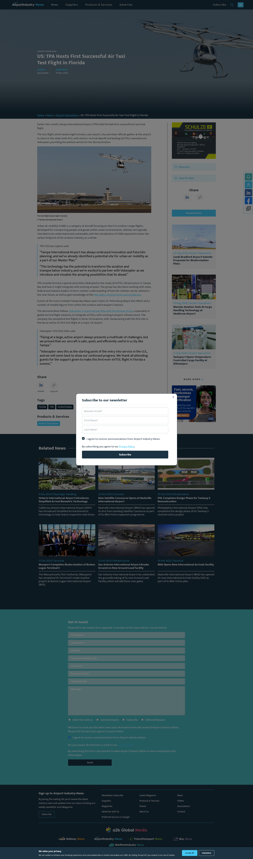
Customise (206, 853)
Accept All (189, 853)
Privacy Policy (127, 446)
